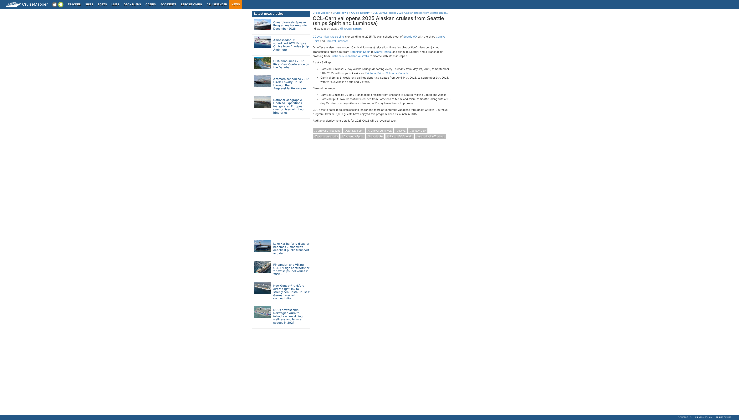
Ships (89, 4)
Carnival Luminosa (337, 41)
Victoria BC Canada (400, 136)
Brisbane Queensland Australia (350, 56)
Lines (115, 4)
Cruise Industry (352, 28)
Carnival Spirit (354, 130)
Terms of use (723, 417)
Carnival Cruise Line (328, 130)
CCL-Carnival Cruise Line (328, 36)
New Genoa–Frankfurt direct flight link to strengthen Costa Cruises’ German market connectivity (291, 292)
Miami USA (376, 136)
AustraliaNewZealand (431, 136)
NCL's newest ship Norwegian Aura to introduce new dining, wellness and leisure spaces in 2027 (288, 316)
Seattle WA (410, 36)
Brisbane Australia (327, 136)
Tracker (74, 4)
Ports (102, 4)
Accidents (168, 4)
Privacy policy (703, 417)
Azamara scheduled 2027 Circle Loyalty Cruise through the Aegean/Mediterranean (291, 83)
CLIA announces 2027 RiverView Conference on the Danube (291, 64)
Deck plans (132, 4)
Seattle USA (418, 130)
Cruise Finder (217, 4)
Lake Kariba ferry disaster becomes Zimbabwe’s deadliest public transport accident (291, 248)
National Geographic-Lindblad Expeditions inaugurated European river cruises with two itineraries (288, 106)
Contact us (684, 417)
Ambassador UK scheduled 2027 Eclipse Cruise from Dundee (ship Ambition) (291, 45)
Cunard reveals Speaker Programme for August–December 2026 (290, 25)
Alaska (401, 130)
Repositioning (191, 4)
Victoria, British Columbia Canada (387, 73)
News (236, 4)
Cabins (150, 4)
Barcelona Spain (360, 51)
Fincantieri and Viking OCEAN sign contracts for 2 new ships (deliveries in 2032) (291, 269)
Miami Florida (382, 51)
